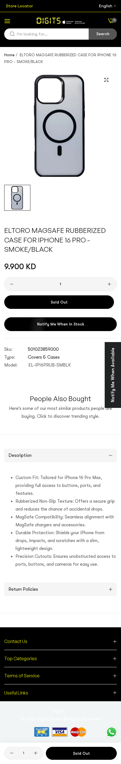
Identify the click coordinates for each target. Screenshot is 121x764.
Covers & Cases (44, 357)
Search (102, 34)
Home (9, 55)
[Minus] (12, 284)
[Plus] (109, 284)
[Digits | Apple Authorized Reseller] (60, 20)
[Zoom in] (106, 80)
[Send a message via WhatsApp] (111, 732)
